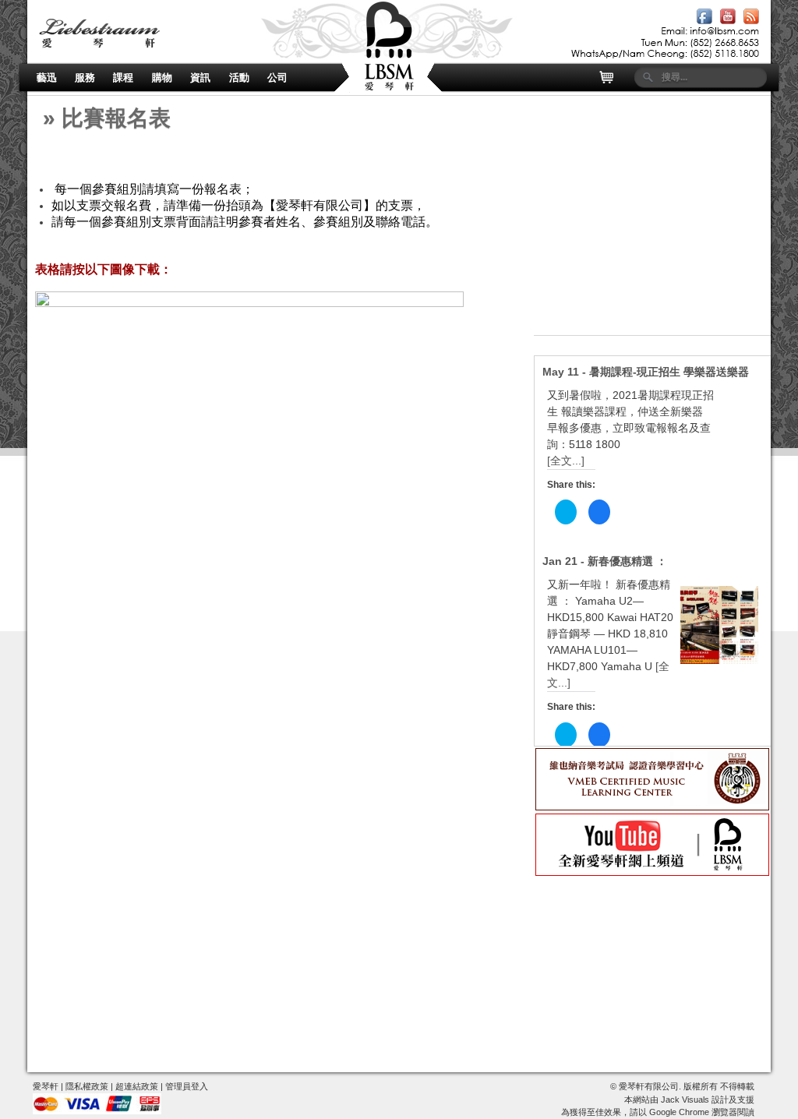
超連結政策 (136, 1086)
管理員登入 (186, 1086)
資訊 (200, 77)
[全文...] (565, 460)
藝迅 (47, 77)
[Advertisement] (652, 237)
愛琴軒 (45, 1086)
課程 (123, 77)
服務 (85, 77)
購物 (162, 77)
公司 (277, 77)
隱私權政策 (86, 1086)
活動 (239, 77)
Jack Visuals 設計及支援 (707, 1099)
